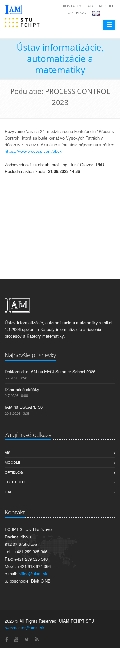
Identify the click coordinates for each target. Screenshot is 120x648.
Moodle (106, 5)
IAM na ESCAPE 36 (24, 407)
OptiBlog (77, 12)
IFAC (8, 491)
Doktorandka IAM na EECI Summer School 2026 (50, 371)
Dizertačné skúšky (22, 389)
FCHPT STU (15, 481)
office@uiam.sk (33, 573)
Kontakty (72, 5)
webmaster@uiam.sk (24, 628)
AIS (90, 5)
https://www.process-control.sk (33, 151)
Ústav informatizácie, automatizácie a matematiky (60, 58)
